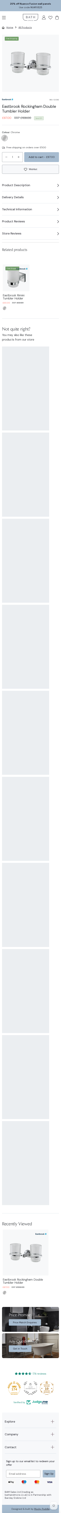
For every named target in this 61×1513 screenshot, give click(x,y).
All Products (25, 27)
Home (9, 27)
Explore (10, 1421)
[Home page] (30, 17)
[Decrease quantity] (6, 157)
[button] (4, 17)
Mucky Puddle (42, 1508)
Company (11, 1434)
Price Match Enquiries (25, 1322)
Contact (10, 1447)
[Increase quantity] (18, 157)
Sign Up (49, 1473)
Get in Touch (20, 1348)
